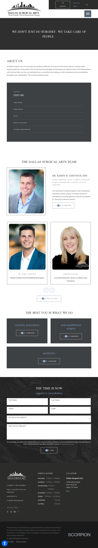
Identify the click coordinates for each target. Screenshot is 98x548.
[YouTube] (15, 512)
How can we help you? (17, 426)
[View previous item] (46, 290)
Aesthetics (12, 496)
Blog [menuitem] (16, 116)
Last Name (55, 400)
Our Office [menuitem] (18, 109)
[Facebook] (8, 512)
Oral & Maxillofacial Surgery (16, 490)
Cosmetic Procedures (16, 485)
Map (67, 491)
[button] (87, 13)
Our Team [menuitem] (18, 102)
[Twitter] (18, 512)
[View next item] (52, 290)
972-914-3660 (76, 4)
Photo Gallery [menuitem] (20, 123)
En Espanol (63, 4)
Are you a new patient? (17, 417)
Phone (11, 409)
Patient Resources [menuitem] (22, 129)
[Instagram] (11, 512)
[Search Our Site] (87, 5)
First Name (13, 400)
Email (53, 409)
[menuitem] (19, 485)
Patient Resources (15, 500)
